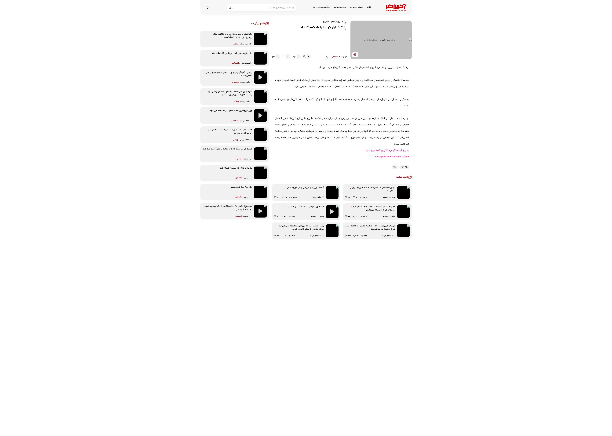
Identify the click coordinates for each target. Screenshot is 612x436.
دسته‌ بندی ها (356, 7)
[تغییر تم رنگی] (208, 8)
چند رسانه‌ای (340, 7)
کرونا (395, 166)
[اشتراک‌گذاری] (327, 57)
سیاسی (335, 56)
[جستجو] (231, 8)
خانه (369, 7)
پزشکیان (404, 166)
